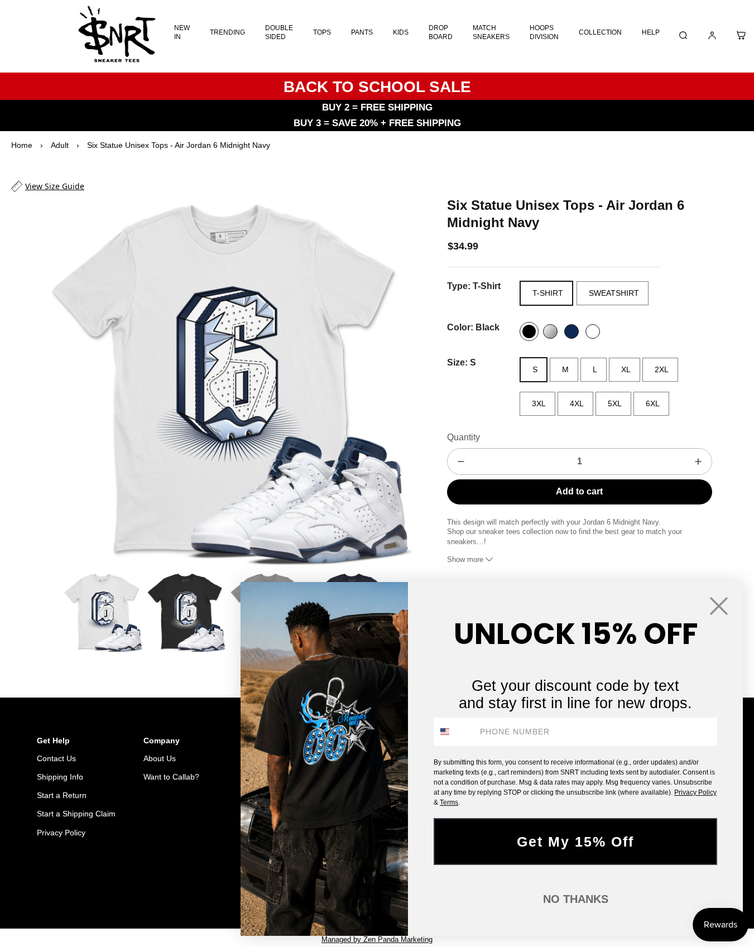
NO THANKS (575, 899)
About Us (159, 758)
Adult (60, 145)
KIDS (401, 32)
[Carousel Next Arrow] (397, 381)
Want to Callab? (171, 776)
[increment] (698, 461)
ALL (176, 890)
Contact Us (56, 758)
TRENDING (227, 32)
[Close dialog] (718, 606)
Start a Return (62, 795)
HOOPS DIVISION (544, 32)
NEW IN (182, 32)
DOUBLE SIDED (279, 32)
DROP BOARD (441, 32)
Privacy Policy (61, 832)
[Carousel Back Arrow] (49, 612)
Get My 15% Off (575, 841)
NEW (204, 890)
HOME (146, 890)
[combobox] (454, 731)
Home (21, 145)
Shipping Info (60, 776)
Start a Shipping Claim (76, 813)
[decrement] (461, 461)
